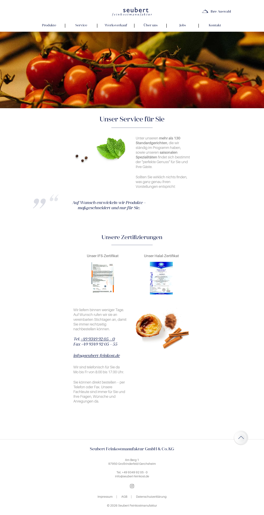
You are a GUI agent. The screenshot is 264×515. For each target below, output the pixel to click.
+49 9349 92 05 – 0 (98, 339)
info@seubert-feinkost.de (96, 356)
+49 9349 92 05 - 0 (135, 472)
